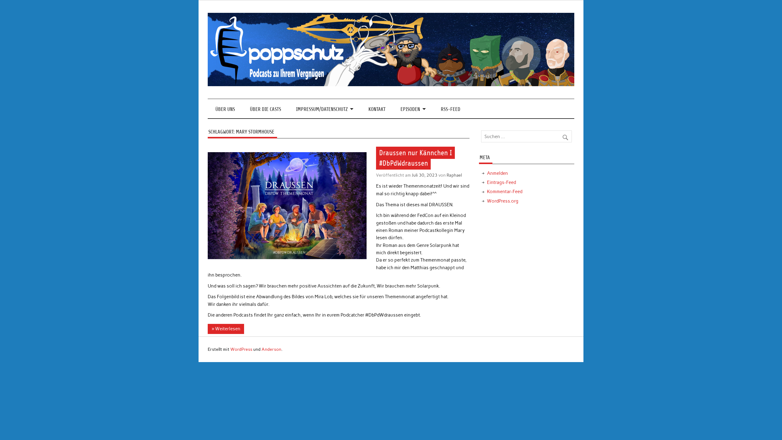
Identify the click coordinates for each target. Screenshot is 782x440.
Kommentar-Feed (504, 191)
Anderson (271, 349)
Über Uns (225, 109)
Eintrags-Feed (501, 182)
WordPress (241, 349)
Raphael (454, 175)
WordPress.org (502, 201)
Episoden (410, 109)
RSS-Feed (450, 109)
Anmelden (497, 173)
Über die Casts (265, 109)
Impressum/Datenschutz (322, 109)
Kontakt (377, 109)
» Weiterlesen (226, 329)
